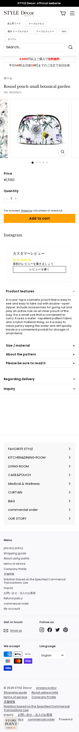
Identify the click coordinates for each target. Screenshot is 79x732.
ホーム (8, 78)
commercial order (16, 603)
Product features (20, 291)
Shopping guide (15, 553)
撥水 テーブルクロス (18, 31)
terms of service (14, 564)
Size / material (18, 345)
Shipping (26, 210)
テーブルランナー (45, 31)
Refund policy (13, 598)
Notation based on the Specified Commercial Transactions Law (35, 581)
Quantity (11, 191)
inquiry (9, 389)
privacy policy (13, 548)
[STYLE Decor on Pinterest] (65, 629)
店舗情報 (9, 574)
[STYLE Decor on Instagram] (42, 629)
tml (64, 31)
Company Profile (15, 569)
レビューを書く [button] (39, 269)
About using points (16, 558)
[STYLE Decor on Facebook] (49, 629)
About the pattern (21, 354)
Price (8, 174)
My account (12, 609)
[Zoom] (63, 152)
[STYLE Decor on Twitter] (57, 629)
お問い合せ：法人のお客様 (20, 593)
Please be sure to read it (26, 363)
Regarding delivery (19, 379)
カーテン (12, 39)
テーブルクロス (36, 23)
